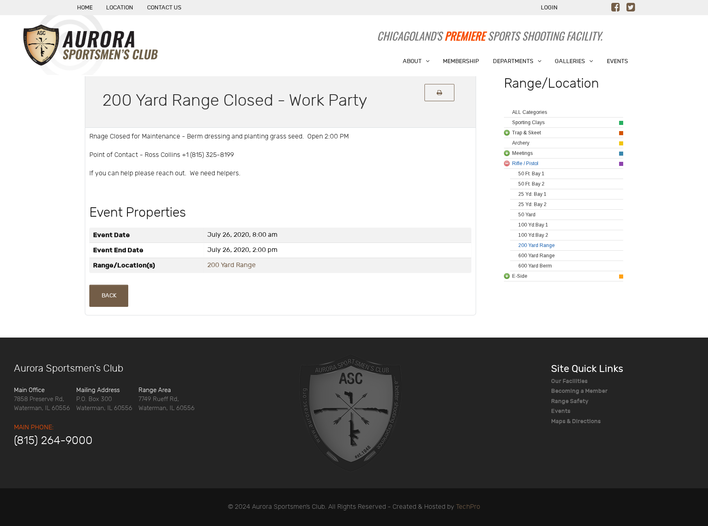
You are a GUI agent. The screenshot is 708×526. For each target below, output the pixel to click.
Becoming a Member (579, 391)
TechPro (468, 507)
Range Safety (569, 401)
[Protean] (350, 412)
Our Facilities (569, 381)
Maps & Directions (576, 421)
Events (560, 411)
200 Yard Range (231, 265)
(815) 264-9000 (53, 440)
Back (109, 295)
